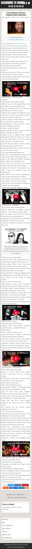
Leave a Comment (25, 17)
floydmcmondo (7, 17)
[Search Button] (23, 6)
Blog (3, 522)
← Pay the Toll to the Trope (16, 497)
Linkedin (22, 487)
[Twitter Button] (9, 6)
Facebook (18, 485)
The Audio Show (7, 525)
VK (11, 487)
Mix (27, 487)
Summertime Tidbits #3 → (16, 494)
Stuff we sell (6, 534)
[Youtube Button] (15, 6)
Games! (4, 531)
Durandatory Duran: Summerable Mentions (16, 14)
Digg (16, 487)
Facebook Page (7, 537)
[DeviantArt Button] (17, 6)
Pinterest (26, 485)
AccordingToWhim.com (16, 39)
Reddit (6, 487)
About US (5, 519)
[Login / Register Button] (20, 6)
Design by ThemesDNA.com (16, 547)
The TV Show (6, 528)
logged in (13, 507)
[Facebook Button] (12, 6)
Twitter (11, 485)
